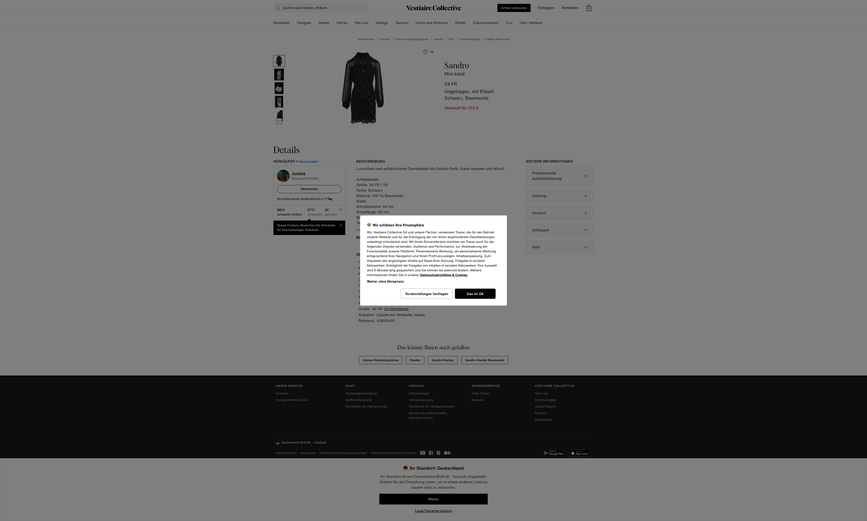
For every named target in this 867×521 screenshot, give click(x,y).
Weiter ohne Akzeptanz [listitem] (385, 281)
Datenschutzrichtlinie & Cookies (443, 275)
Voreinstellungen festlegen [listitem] (426, 293)
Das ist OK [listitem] (475, 293)
